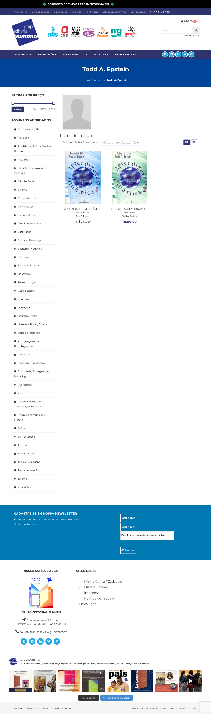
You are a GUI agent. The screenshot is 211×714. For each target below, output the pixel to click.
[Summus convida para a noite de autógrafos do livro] (20, 681)
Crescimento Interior (30, 223)
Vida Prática (24, 487)
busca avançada (191, 35)
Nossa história (20, 12)
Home (87, 80)
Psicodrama (24, 354)
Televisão (23, 445)
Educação (23, 257)
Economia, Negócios (30, 248)
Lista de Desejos (138, 12)
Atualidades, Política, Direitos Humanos (32, 149)
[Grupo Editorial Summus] (25, 32)
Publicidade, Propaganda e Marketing (31, 374)
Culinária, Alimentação (30, 240)
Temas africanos (27, 453)
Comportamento (27, 198)
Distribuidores (60, 12)
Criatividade (24, 231)
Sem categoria (26, 436)
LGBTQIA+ (24, 307)
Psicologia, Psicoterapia (31, 363)
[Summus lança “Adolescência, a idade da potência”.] (190, 681)
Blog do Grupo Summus (114, 12)
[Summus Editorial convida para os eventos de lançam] (166, 681)
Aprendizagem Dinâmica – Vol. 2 (135, 209)
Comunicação (26, 206)
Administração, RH (28, 129)
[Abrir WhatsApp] (203, 706)
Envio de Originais (40, 12)
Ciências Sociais (27, 181)
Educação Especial (28, 265)
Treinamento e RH (28, 470)
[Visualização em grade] (186, 142)
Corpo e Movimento (29, 215)
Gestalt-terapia (26, 290)
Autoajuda (24, 159)
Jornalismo (24, 299)
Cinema (22, 189)
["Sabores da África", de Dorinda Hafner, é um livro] (69, 681)
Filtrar (18, 109)
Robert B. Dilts (83, 212)
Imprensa (76, 12)
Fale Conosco (92, 12)
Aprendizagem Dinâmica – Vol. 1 (88, 209)
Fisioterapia (24, 273)
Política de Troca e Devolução (96, 601)
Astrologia (23, 137)
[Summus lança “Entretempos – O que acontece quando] (142, 681)
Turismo (22, 478)
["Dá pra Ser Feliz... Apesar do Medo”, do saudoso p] (93, 681)
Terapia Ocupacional (29, 461)
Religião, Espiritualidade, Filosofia (29, 417)
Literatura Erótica (27, 316)
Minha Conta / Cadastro (103, 582)
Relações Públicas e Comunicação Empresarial (29, 404)
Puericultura (25, 384)
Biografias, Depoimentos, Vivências (30, 171)
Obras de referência (29, 332)
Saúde (21, 428)
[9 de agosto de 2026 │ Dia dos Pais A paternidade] (117, 681)
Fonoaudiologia (26, 282)
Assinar (129, 550)
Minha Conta (160, 12)
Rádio (21, 393)
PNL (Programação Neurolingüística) (27, 344)
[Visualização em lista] (194, 142)
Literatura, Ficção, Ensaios (32, 324)
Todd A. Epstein (83, 216)
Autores (98, 80)
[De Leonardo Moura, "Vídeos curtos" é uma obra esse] (44, 681)
